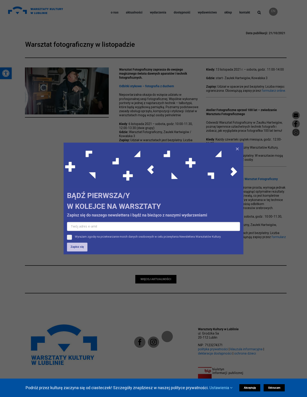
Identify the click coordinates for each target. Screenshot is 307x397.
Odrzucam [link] (274, 387)
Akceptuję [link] (250, 387)
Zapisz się (77, 247)
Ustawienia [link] (219, 387)
